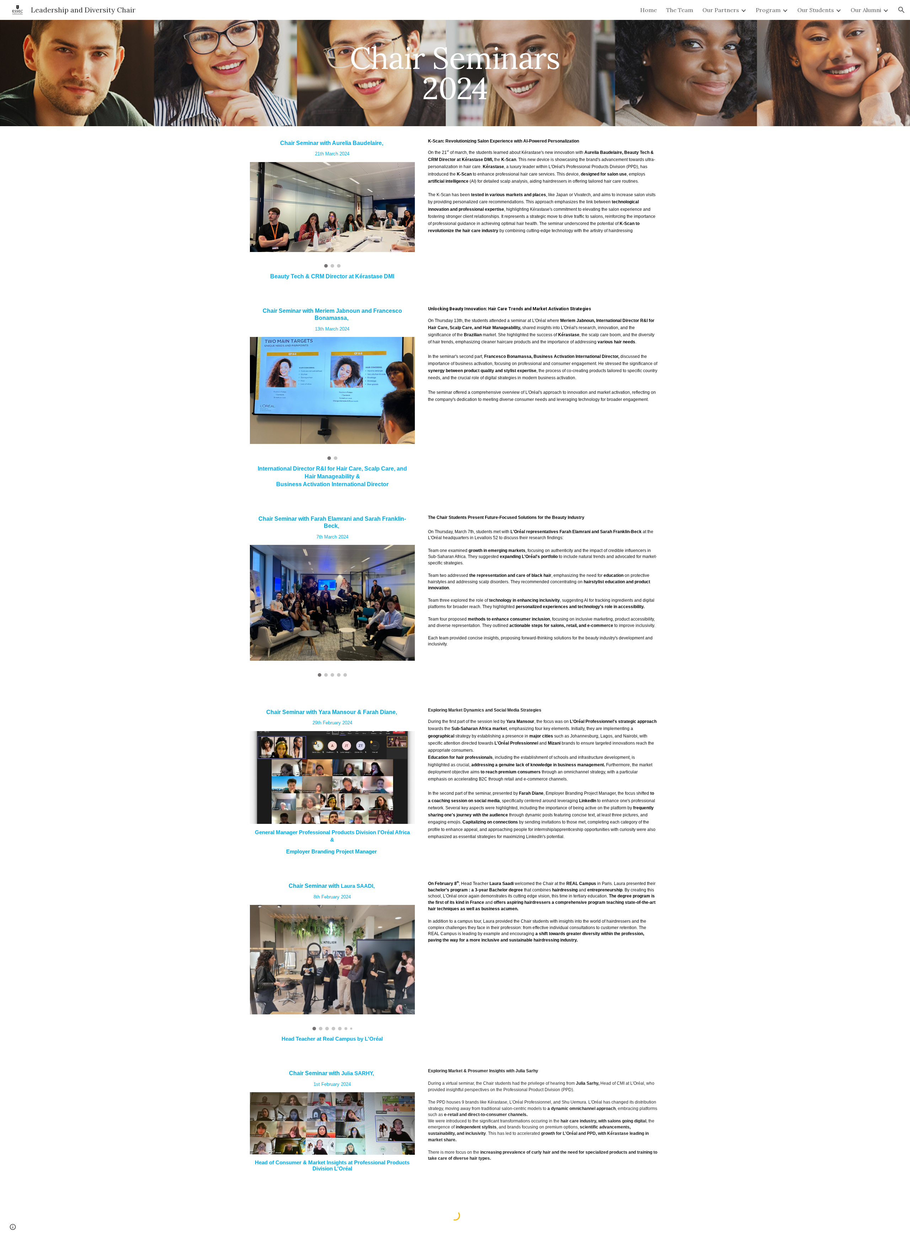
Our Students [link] (815, 10)
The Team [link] (679, 10)
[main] (455, 73)
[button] (901, 9)
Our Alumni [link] (866, 10)
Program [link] (768, 10)
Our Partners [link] (720, 10)
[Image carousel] (332, 215)
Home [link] (648, 10)
